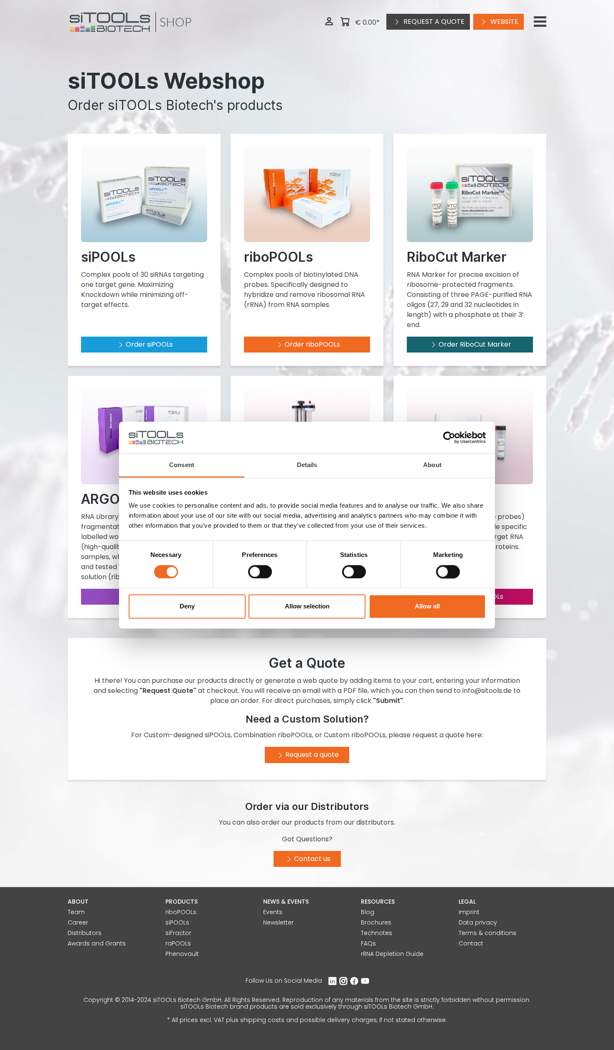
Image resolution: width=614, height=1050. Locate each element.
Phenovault (182, 954)
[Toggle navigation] (540, 21)
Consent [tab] (181, 465)
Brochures (376, 922)
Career (78, 922)
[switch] (260, 571)
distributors (375, 822)
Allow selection (307, 606)
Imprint (469, 912)
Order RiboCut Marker (475, 344)
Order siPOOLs (149, 344)
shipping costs (262, 1020)
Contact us (312, 859)
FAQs (368, 943)
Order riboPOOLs (312, 344)
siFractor (178, 933)
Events (272, 912)
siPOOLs (177, 922)
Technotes (376, 933)
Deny (187, 606)
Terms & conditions (487, 933)
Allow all (427, 606)
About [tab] (432, 465)
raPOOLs (178, 943)
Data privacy (478, 922)
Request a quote (433, 21)
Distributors (84, 933)
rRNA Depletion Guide (392, 954)
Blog (367, 912)
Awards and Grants (97, 943)
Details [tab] (307, 465)
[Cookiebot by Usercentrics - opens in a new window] (449, 437)
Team (76, 912)
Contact (471, 943)
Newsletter (278, 922)
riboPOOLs (180, 912)
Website (503, 21)
